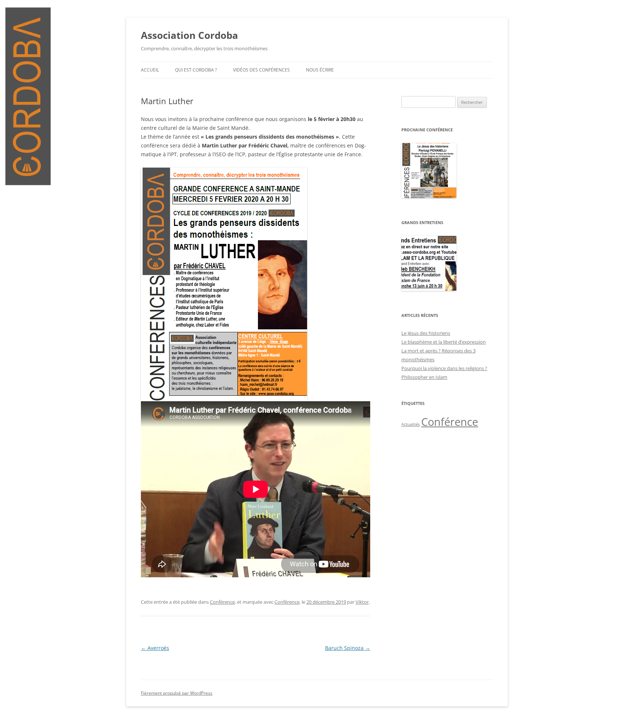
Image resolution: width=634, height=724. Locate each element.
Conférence (222, 602)
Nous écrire (320, 70)
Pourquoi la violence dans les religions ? (444, 368)
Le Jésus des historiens (425, 333)
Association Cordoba (189, 35)
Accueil (150, 70)
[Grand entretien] (428, 289)
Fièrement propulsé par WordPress (176, 693)
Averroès (155, 647)
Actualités (410, 424)
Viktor (362, 602)
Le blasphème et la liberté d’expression (443, 342)
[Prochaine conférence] (428, 196)
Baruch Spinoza (347, 647)
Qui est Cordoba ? (196, 70)
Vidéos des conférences (261, 70)
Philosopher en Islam (424, 377)
